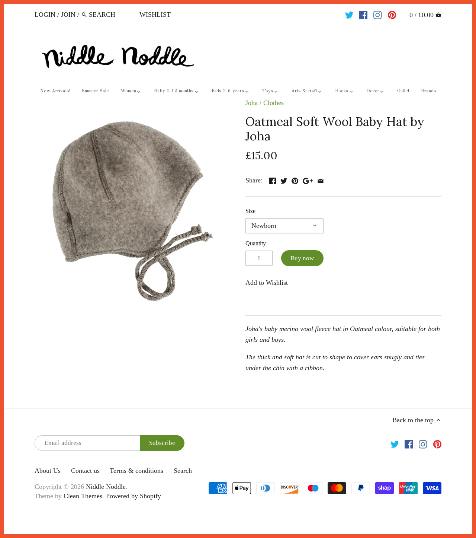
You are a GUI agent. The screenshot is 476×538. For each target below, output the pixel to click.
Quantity (255, 243)
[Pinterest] (392, 14)
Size (250, 211)
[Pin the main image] (295, 179)
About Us (48, 470)
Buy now (302, 258)
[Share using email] (320, 179)
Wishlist (155, 14)
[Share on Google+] (308, 179)
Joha (251, 102)
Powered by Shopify (133, 496)
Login (45, 14)
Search (183, 470)
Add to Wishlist (266, 282)
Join (68, 14)
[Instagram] (377, 14)
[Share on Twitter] (283, 179)
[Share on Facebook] (272, 179)
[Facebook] (363, 14)
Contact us (85, 470)
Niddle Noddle (106, 486)
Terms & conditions (136, 470)
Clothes (273, 102)
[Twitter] (349, 14)
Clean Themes (83, 496)
